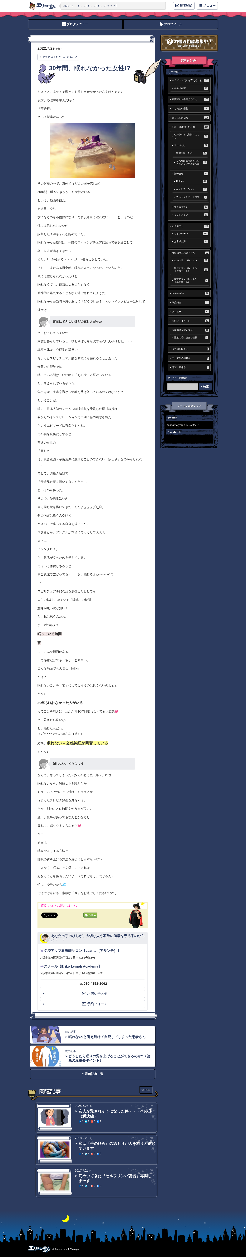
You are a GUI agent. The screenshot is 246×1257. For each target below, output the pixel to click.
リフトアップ (190, 214)
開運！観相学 (190, 367)
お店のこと (190, 226)
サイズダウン (190, 207)
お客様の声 (190, 241)
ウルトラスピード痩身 (191, 197)
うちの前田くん (190, 349)
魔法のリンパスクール (190, 253)
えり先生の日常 (190, 117)
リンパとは (190, 145)
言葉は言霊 (190, 88)
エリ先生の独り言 (190, 358)
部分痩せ (190, 173)
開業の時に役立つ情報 (190, 337)
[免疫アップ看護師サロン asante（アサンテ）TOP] (42, 6)
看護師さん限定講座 (190, 330)
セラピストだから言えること (59, 56)
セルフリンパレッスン (190, 260)
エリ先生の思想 (190, 108)
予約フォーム (97, 1004)
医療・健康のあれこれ (190, 126)
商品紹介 (190, 302)
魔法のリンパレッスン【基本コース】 (190, 280)
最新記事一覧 (94, 1074)
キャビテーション (191, 189)
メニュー (190, 311)
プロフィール (173, 24)
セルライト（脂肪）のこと (190, 136)
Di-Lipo (191, 181)
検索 (206, 386)
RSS (147, 1090)
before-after (190, 293)
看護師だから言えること (190, 99)
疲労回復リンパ (191, 153)
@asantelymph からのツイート (186, 424)
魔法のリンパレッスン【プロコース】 (190, 269)
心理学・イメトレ (190, 320)
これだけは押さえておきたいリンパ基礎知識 (191, 162)
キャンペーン (190, 233)
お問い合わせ (97, 993)
